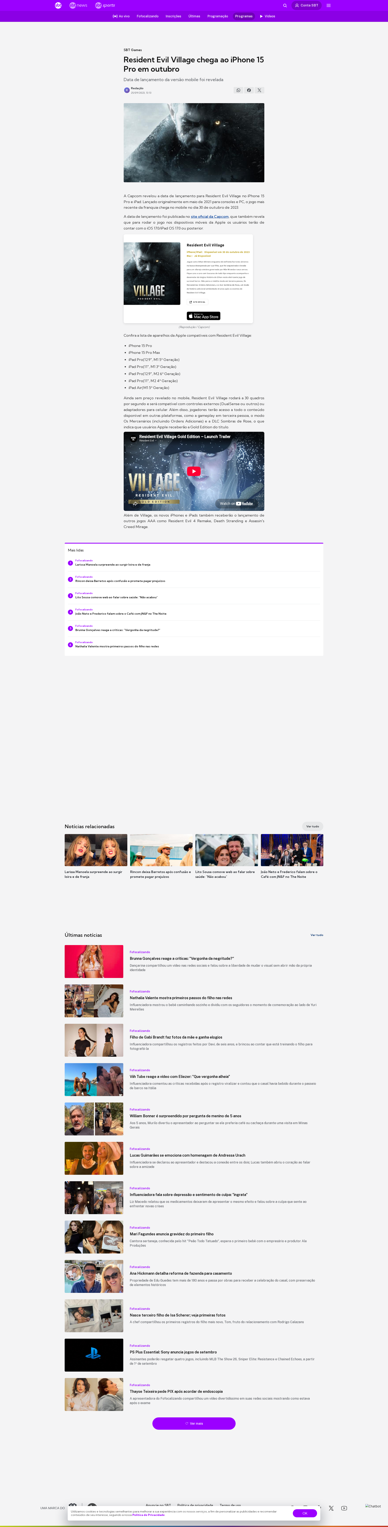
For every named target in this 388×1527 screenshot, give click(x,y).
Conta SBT (309, 5)
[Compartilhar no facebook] (249, 90)
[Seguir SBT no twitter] (331, 1508)
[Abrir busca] (285, 5)
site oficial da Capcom (210, 216)
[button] (96, 862)
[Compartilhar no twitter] (259, 90)
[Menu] (328, 5)
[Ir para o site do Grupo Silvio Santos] (61, 1508)
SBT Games (133, 50)
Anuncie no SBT (158, 1505)
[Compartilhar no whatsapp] (238, 90)
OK (305, 1513)
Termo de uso (230, 1505)
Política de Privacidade (148, 1515)
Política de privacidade (195, 1505)
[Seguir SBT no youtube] (344, 1508)
